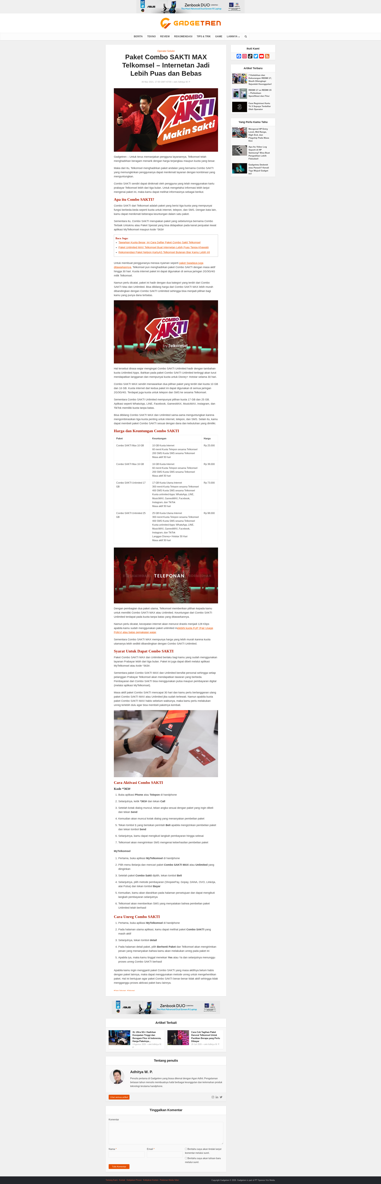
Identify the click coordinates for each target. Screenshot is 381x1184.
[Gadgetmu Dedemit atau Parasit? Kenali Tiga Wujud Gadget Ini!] (240, 168)
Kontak (122, 1180)
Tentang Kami (112, 1180)
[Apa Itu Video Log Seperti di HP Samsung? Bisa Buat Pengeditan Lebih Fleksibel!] (240, 150)
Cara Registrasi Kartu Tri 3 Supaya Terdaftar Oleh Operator (260, 106)
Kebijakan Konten (150, 1180)
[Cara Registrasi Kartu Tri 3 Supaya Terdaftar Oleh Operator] (240, 107)
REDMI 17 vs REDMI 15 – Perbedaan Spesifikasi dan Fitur (260, 93)
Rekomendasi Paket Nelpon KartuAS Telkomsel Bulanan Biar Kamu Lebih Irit (164, 252)
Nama (113, 1149)
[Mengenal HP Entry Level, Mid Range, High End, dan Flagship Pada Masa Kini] (240, 132)
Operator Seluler (166, 51)
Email (150, 1149)
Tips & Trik (204, 36)
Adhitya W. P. (184, 82)
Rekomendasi (183, 36)
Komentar (114, 1119)
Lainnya (232, 36)
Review (165, 36)
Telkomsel (131, 990)
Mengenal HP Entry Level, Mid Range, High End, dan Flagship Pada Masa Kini (259, 135)
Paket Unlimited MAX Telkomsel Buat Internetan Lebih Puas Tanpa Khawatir (163, 247)
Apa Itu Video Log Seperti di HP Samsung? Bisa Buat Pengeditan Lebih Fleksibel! (259, 153)
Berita (138, 36)
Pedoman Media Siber (169, 1180)
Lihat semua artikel (119, 1097)
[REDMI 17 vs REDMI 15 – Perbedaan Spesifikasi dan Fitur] (240, 94)
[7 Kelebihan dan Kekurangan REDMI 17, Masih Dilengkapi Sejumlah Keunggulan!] (240, 79)
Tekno (151, 36)
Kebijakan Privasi (134, 1180)
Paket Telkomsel (120, 990)
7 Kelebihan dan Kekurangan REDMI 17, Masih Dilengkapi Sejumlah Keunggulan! (260, 79)
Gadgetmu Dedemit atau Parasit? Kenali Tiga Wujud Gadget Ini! (259, 169)
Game (218, 36)
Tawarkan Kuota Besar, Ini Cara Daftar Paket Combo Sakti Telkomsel (159, 242)
